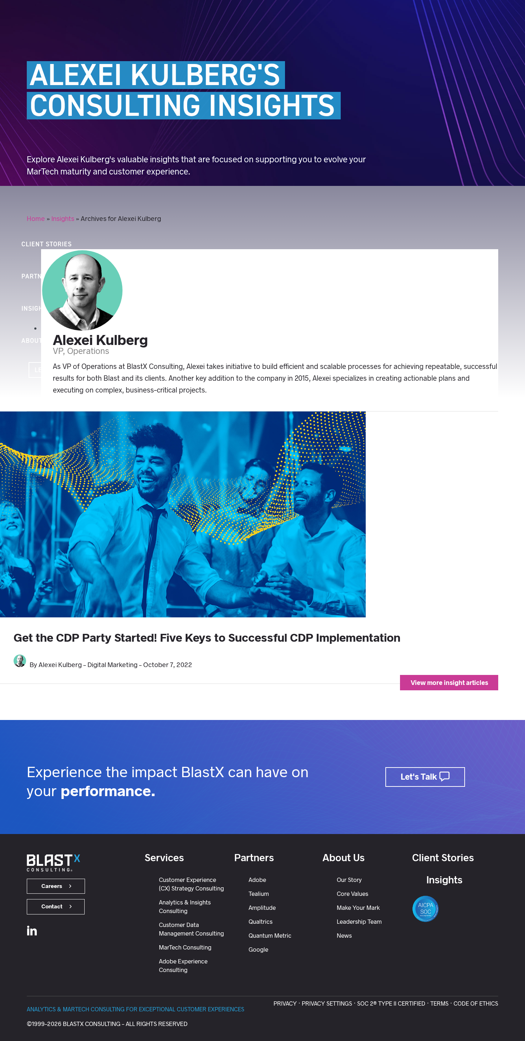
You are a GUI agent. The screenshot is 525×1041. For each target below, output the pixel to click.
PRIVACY (285, 1003)
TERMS (439, 1003)
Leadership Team (359, 922)
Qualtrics (260, 922)
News (344, 935)
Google (258, 949)
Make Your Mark (358, 908)
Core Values (352, 894)
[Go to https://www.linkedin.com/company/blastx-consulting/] (32, 932)
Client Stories (443, 857)
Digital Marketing (113, 664)
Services (164, 857)
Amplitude (262, 908)
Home (36, 218)
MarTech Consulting (185, 947)
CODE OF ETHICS (476, 1003)
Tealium (259, 894)
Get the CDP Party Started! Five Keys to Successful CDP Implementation (207, 637)
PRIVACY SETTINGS (327, 1003)
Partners (254, 857)
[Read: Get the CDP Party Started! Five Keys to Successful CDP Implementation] (183, 615)
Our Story (349, 880)
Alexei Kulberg (100, 340)
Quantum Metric (270, 935)
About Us (343, 857)
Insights (62, 218)
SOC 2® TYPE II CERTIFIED (391, 1003)
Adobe (257, 880)
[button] (8, 329)
